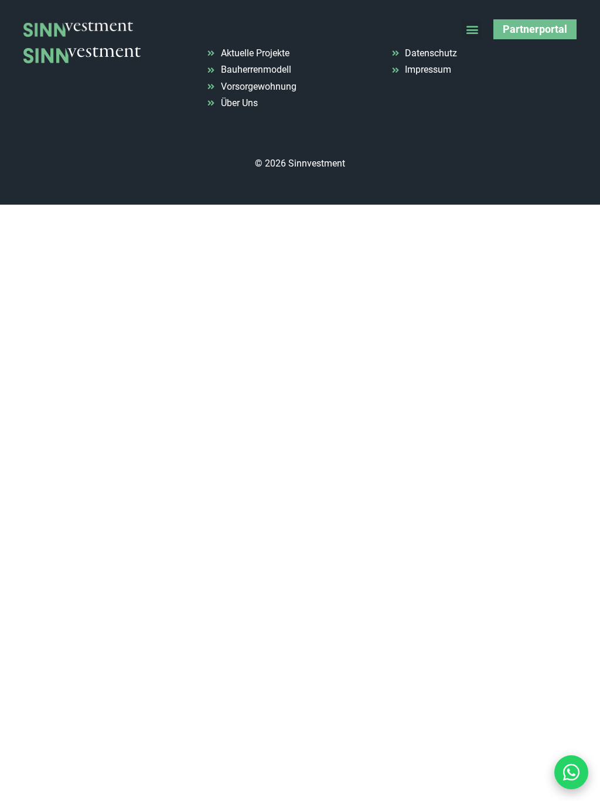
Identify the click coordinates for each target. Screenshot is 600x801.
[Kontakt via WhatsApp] (571, 772)
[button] (472, 29)
